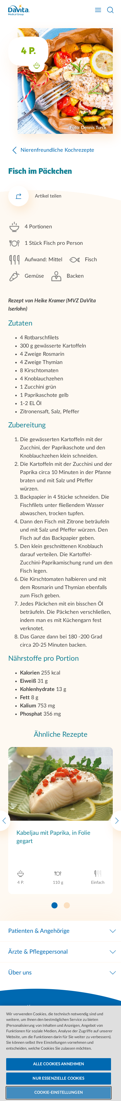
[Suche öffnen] (110, 10)
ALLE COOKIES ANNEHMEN (58, 1064)
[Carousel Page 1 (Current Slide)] (54, 905)
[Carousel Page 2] (67, 905)
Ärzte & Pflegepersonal (38, 952)
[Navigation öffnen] (98, 10)
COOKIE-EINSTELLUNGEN (58, 1093)
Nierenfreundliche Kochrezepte (57, 150)
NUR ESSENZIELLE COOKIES (58, 1078)
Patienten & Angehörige (39, 931)
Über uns (20, 973)
